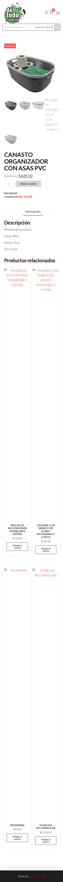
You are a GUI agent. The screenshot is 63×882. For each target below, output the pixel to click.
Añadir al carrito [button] (17, 546)
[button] (58, 13)
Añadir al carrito (28, 183)
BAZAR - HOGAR (23, 196)
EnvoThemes (37, 876)
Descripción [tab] (33, 211)
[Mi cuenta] (47, 12)
